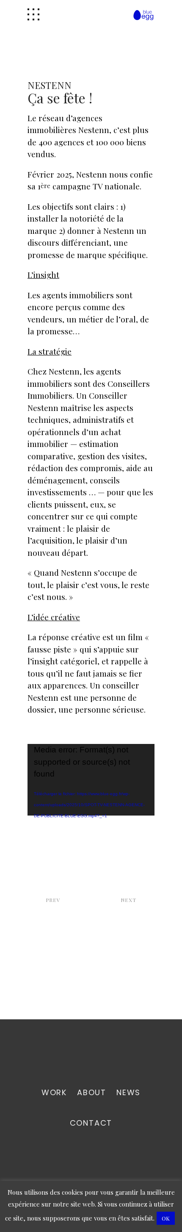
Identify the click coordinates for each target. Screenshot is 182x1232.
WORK (54, 1092)
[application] (91, 780)
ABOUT (91, 1092)
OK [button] (166, 1218)
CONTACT (91, 1123)
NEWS (128, 1092)
